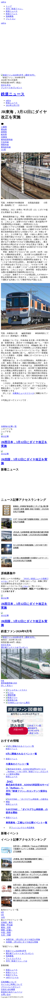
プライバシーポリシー (10, 987)
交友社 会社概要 (8, 989)
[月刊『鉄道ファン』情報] (25, 25)
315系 (3, 150)
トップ (9, 6)
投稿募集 (10, 16)
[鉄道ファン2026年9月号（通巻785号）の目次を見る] (18, 75)
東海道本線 (6, 147)
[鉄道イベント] (25, 30)
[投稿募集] (25, 33)
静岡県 (4, 132)
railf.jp (3, 2)
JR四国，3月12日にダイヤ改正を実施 (22, 942)
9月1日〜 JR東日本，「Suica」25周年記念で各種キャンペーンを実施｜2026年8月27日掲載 (30, 848)
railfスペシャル (12, 977)
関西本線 (5, 145)
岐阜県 (4, 134)
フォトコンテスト (13, 958)
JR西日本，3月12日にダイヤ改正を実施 (23, 939)
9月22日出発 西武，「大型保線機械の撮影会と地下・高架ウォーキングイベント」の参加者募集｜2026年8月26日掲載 (30, 874)
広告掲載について (9, 982)
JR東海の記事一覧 (9, 426)
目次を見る (6, 645)
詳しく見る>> (7, 685)
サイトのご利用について (11, 984)
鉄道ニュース (11, 11)
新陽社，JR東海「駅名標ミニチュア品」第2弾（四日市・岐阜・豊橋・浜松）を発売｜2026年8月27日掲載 (31, 509)
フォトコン (11, 19)
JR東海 (4, 137)
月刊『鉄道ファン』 (14, 9)
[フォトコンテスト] (25, 35)
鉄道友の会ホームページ (11, 992)
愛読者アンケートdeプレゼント (14, 647)
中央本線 (5, 142)
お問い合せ (6, 994)
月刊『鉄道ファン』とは (16, 961)
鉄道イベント (11, 14)
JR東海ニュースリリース (23, 393)
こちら (25, 586)
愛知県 (4, 129)
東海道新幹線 (7, 140)
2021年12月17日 (12, 105)
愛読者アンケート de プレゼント (20, 953)
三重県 (4, 127)
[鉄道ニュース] (25, 28)
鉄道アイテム (11, 975)
